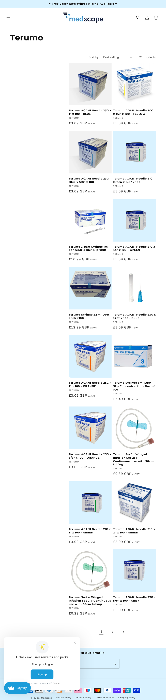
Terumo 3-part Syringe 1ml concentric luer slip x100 (89, 248)
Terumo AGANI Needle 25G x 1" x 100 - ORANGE (90, 384)
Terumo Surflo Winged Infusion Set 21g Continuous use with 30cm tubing (90, 600)
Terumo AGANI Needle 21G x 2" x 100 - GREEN (134, 530)
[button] (8, 17)
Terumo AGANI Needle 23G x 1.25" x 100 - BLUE (134, 316)
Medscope (46, 697)
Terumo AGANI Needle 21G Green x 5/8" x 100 (133, 180)
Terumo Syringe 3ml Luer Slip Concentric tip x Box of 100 (134, 386)
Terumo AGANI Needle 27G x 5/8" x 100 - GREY (134, 598)
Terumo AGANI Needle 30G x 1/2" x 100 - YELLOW (133, 112)
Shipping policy (126, 697)
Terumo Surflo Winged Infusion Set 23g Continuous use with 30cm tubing (133, 459)
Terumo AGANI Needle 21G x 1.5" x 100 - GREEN (134, 248)
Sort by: (94, 57)
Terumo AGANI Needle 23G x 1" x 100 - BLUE (90, 112)
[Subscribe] (114, 663)
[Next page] (123, 631)
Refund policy (63, 697)
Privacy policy (84, 697)
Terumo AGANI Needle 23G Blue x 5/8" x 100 (89, 180)
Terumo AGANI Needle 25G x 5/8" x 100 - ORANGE (90, 456)
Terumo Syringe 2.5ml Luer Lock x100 (89, 316)
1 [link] (101, 631)
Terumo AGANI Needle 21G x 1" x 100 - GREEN (90, 530)
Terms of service (104, 697)
